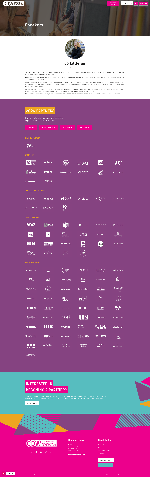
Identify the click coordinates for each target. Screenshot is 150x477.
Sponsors (31, 127)
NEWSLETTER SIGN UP (112, 3)
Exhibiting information (104, 450)
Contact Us (81, 474)
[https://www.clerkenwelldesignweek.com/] (53, 3)
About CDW (101, 444)
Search (50, 452)
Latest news (101, 453)
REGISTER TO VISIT (105, 460)
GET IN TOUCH (31, 403)
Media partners (84, 127)
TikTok (46, 452)
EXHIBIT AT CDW (104, 465)
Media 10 (96, 474)
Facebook (27, 452)
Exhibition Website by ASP (31, 474)
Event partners (67, 127)
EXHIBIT (126, 3)
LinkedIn (41, 452)
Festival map (101, 447)
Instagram (32, 452)
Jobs (102, 474)
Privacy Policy (89, 474)
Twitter (36, 452)
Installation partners (48, 127)
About (76, 474)
